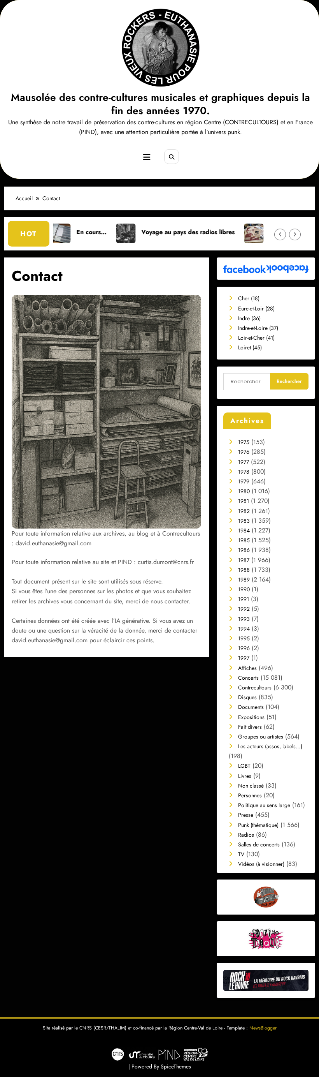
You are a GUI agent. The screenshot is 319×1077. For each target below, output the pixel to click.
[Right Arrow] (294, 234)
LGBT (244, 766)
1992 (244, 609)
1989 (244, 579)
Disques (247, 697)
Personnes (250, 795)
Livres (244, 776)
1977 (243, 462)
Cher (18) (248, 298)
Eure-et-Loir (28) (256, 308)
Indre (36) (249, 318)
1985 (244, 540)
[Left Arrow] (280, 234)
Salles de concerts (259, 844)
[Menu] (146, 157)
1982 (244, 511)
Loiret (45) (250, 347)
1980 (244, 491)
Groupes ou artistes (260, 736)
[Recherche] (171, 156)
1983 (244, 521)
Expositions (251, 717)
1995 (244, 638)
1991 (243, 599)
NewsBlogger (263, 1027)
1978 (243, 472)
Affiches (247, 668)
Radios (246, 835)
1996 (244, 648)
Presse (245, 815)
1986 (244, 550)
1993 (244, 619)
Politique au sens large (264, 805)
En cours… (57, 231)
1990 (244, 589)
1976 (243, 452)
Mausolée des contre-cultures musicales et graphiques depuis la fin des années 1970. (160, 104)
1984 (244, 530)
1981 (243, 501)
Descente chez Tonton (266, 231)
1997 (243, 658)
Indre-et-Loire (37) (258, 328)
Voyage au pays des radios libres (153, 231)
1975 (243, 442)
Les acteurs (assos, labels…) (270, 746)
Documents (251, 707)
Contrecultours (255, 687)
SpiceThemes (176, 1066)
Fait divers (250, 727)
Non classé (251, 786)
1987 (243, 560)
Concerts (248, 678)
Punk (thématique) (258, 825)
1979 (243, 481)
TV (241, 854)
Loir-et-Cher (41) (256, 338)
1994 (244, 629)
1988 (244, 570)
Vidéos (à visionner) (261, 864)
